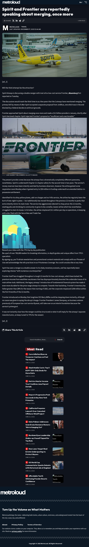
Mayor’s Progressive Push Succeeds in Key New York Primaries (38, 397)
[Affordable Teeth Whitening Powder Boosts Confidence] (58, 479)
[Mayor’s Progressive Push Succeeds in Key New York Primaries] (58, 397)
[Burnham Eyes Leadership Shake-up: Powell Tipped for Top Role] (58, 438)
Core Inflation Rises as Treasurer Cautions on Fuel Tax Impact (37, 357)
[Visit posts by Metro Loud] (5, 28)
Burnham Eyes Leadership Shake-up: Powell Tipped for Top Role (38, 438)
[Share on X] (13, 20)
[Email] (79, 330)
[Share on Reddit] (19, 20)
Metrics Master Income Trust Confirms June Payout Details (37, 384)
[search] (76, 2)
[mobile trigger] (85, 2)
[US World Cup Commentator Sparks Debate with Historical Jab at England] (58, 465)
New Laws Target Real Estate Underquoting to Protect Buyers (36, 451)
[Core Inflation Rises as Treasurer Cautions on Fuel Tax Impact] (58, 357)
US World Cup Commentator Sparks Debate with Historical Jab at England (38, 465)
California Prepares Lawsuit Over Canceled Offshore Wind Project (35, 411)
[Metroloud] (11, 2)
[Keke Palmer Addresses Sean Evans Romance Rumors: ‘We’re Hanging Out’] (58, 424)
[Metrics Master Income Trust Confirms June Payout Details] (58, 384)
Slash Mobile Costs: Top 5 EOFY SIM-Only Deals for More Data (37, 370)
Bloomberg (72, 93)
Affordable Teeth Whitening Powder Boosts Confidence (36, 478)
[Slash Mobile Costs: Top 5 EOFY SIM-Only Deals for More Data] (58, 370)
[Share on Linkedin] (16, 20)
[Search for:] (41, 339)
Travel (24, 27)
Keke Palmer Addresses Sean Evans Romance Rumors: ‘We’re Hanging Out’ (38, 424)
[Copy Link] (23, 20)
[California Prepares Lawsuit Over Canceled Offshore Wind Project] (58, 411)
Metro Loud (14, 27)
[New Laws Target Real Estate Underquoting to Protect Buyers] (58, 452)
